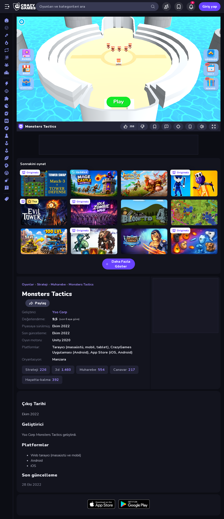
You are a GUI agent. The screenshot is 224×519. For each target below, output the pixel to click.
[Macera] (6, 128)
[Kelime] (6, 121)
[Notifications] (191, 6)
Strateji (42, 284)
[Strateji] (6, 165)
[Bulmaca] (6, 98)
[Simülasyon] (6, 150)
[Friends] (166, 6)
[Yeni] (6, 35)
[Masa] (6, 135)
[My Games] (178, 6)
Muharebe (58, 284)
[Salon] (6, 143)
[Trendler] (6, 42)
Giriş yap (209, 6)
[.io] (6, 106)
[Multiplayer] (6, 65)
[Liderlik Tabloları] (6, 72)
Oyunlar (28, 284)
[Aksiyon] (6, 83)
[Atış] (6, 91)
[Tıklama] (6, 180)
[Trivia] (6, 188)
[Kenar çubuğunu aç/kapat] (7, 6)
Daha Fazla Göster (121, 264)
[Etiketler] (6, 199)
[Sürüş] (6, 173)
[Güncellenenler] (6, 50)
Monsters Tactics (81, 284)
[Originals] (6, 57)
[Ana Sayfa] (6, 20)
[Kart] (6, 113)
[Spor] (6, 158)
